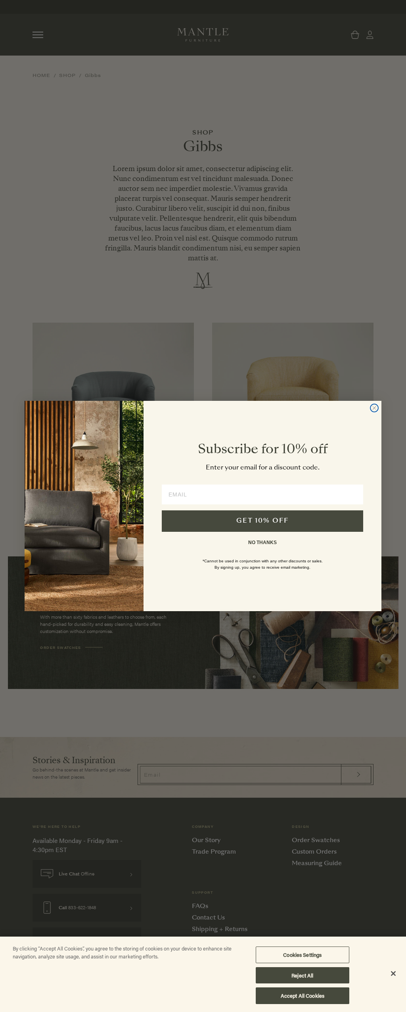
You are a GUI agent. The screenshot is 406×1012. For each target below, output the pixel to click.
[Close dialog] (374, 408)
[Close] (393, 973)
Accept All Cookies (302, 995)
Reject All (302, 975)
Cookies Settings (302, 954)
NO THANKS (262, 542)
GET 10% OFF (262, 521)
